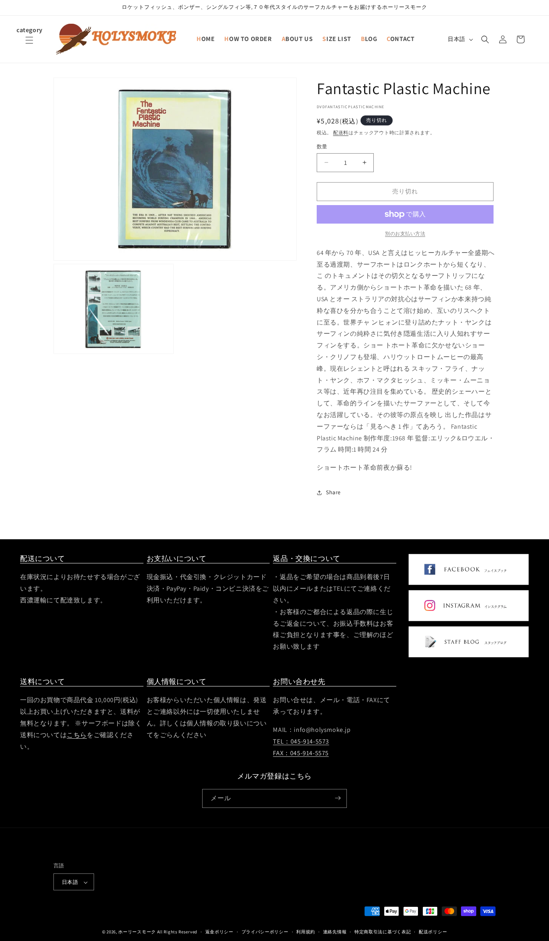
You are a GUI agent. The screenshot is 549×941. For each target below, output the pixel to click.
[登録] (337, 798)
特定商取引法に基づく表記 (382, 932)
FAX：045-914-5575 (301, 753)
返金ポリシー (219, 932)
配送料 (340, 132)
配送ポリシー (433, 932)
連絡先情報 (335, 932)
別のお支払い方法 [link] (405, 233)
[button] (29, 45)
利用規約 (305, 932)
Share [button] (333, 492)
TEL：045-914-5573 (301, 741)
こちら (77, 735)
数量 (322, 146)
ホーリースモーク (137, 932)
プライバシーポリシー (265, 932)
